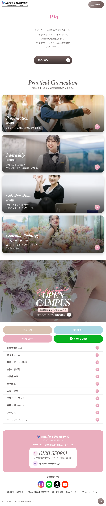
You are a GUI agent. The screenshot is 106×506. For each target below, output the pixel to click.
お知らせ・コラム (16, 398)
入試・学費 (12, 391)
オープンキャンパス (17, 420)
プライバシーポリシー (90, 492)
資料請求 (27, 330)
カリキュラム (13, 355)
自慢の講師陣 (13, 369)
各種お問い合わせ (16, 405)
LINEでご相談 (80, 339)
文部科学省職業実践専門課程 (37, 492)
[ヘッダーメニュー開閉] (96, 4)
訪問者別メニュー (16, 348)
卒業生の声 (12, 376)
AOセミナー (27, 339)
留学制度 (11, 384)
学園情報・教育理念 (15, 492)
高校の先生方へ (72, 492)
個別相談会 (78, 330)
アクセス (11, 412)
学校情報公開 (57, 492)
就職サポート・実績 (17, 362)
